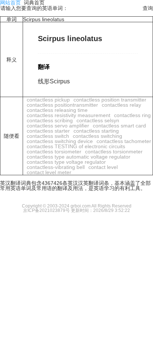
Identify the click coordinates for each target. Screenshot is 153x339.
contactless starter (48, 131)
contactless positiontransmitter (62, 105)
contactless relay (121, 105)
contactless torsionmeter (114, 151)
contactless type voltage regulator (66, 162)
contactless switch (48, 136)
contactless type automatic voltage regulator (78, 157)
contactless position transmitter (110, 100)
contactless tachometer (124, 141)
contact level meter (49, 172)
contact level (103, 167)
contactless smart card (119, 126)
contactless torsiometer (54, 151)
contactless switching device (60, 141)
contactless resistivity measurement (68, 115)
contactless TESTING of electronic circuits (76, 146)
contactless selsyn (97, 120)
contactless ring (132, 115)
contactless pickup (48, 100)
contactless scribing (50, 120)
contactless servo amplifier (58, 126)
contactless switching (97, 136)
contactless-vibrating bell (56, 167)
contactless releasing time (57, 110)
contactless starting (96, 131)
